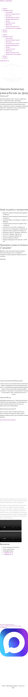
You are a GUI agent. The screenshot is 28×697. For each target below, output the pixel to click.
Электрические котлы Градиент (13, 28)
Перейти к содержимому (6, 1)
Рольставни (9, 16)
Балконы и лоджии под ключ (13, 14)
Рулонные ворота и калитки (12, 17)
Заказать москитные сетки (12, 26)
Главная (5, 8)
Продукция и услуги (8, 10)
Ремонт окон (9, 24)
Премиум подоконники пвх (12, 19)
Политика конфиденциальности (7, 624)
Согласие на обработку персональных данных (10, 626)
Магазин (5, 30)
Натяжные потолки (10, 23)
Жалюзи (8, 21)
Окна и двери (9, 12)
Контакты (5, 32)
